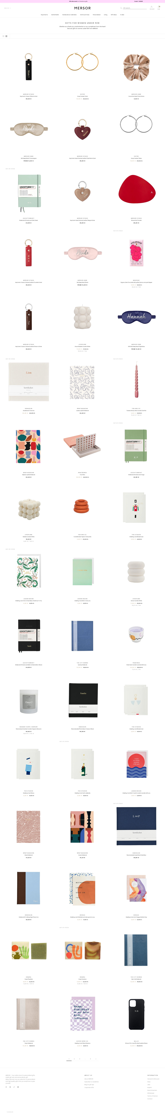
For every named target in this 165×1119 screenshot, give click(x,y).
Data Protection (152, 1090)
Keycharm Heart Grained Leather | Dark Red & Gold (82, 158)
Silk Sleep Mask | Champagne (28, 158)
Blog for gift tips (89, 1084)
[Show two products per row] (3, 36)
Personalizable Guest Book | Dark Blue (136, 855)
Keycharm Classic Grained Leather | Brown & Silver (28, 346)
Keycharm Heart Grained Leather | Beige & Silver (82, 220)
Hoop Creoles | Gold (82, 96)
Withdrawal (150, 1093)
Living (105, 15)
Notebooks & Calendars (69, 15)
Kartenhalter (55, 15)
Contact (149, 1099)
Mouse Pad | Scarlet (136, 220)
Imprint (149, 1087)
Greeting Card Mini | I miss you (82, 600)
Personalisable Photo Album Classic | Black (82, 729)
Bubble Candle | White (28, 536)
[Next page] (96, 1059)
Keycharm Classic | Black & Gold (28, 96)
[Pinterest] (10, 1087)
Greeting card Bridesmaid (136, 536)
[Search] (133, 8)
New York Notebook (136, 979)
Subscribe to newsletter (91, 1082)
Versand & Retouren (153, 1079)
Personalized (96, 15)
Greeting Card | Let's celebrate (82, 793)
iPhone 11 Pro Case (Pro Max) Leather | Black (136, 1043)
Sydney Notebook (82, 665)
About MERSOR (88, 1079)
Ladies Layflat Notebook (82, 410)
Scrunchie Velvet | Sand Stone (136, 96)
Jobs (148, 1084)
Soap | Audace (82, 979)
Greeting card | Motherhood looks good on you (82, 917)
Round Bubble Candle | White (82, 346)
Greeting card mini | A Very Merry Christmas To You (28, 600)
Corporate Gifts (89, 1087)
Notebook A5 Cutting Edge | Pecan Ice (28, 917)
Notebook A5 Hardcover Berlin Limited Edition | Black (28, 665)
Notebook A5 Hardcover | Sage (136, 474)
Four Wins (82, 474)
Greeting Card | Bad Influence (82, 1043)
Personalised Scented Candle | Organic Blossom (28, 729)
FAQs (148, 1082)
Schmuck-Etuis (84, 15)
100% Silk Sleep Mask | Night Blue (136, 346)
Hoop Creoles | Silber (136, 158)
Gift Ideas (114, 15)
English (6, 8)
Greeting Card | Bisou (28, 793)
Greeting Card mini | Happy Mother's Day (136, 917)
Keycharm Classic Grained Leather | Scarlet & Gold (28, 282)
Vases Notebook (82, 855)
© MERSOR (10, 1112)
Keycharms (44, 15)
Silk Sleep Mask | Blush (82, 282)
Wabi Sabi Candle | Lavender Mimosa (136, 665)
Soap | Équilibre (29, 979)
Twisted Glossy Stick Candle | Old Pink (136, 410)
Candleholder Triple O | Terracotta (82, 536)
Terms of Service (152, 1096)
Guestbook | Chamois (28, 410)
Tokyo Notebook (28, 1043)
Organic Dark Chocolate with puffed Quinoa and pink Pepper (136, 282)
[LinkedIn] (18, 1087)
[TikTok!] (14, 1087)
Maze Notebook (29, 855)
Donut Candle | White (136, 600)
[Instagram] (6, 1087)
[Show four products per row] (6, 36)
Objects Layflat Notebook (28, 474)
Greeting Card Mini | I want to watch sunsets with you (136, 793)
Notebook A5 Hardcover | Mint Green (28, 220)
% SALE (122, 15)
